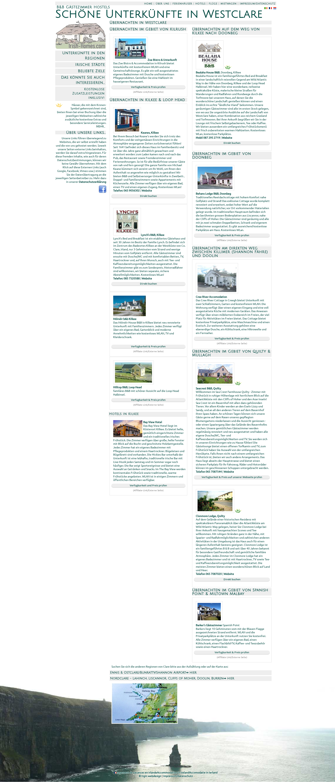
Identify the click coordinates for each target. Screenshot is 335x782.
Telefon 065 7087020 (209, 573)
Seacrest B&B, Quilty (208, 388)
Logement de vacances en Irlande (136, 772)
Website (147, 190)
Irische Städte (90, 65)
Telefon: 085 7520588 (126, 278)
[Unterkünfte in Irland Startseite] (80, 49)
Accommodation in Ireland (173, 772)
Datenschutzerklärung (92, 181)
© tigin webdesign (150, 776)
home (148, 3)
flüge (213, 3)
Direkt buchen (148, 196)
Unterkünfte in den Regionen (83, 55)
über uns (162, 3)
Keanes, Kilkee (150, 132)
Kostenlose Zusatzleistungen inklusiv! (88, 94)
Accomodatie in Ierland (203, 772)
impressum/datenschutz (257, 3)
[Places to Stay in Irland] (265, 8)
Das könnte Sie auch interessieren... (83, 80)
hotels (200, 3)
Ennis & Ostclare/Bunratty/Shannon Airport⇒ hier (153, 672)
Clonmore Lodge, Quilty (210, 516)
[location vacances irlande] (269, 8)
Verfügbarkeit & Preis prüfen (148, 87)
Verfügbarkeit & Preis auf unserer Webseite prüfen (232, 477)
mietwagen (229, 3)
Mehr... (100, 126)
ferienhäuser (182, 3)
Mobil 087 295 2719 (208, 137)
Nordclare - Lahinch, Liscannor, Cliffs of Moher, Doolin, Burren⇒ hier (172, 678)
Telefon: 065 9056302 (126, 190)
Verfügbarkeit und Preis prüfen (148, 485)
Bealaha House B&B (208, 72)
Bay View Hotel (152, 422)
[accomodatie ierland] (274, 8)
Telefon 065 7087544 (209, 471)
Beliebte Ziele (91, 71)
